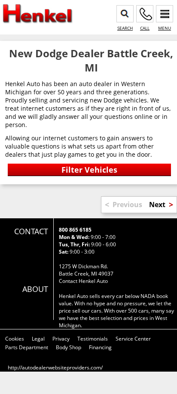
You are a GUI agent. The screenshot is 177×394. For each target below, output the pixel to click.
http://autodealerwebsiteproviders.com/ (55, 367)
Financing (100, 347)
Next (157, 204)
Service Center (133, 338)
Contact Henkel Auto (83, 281)
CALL (145, 28)
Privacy (61, 338)
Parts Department (26, 347)
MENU (164, 28)
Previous (127, 204)
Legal (38, 338)
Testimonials (92, 338)
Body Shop (68, 347)
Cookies (14, 338)
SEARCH (125, 28)
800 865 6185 (75, 229)
